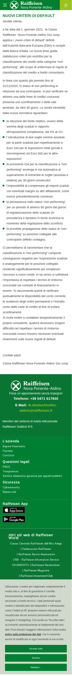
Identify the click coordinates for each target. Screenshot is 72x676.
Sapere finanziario (14, 446)
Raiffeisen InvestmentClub (36, 575)
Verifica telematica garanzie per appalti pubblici (32, 475)
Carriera (8, 450)
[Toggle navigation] (5, 5)
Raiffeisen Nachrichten (45, 565)
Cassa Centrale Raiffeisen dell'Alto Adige (36, 543)
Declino (36, 657)
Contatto (8, 455)
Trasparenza (11, 471)
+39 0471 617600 (44, 399)
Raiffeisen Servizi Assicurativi (36, 554)
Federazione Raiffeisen (36, 548)
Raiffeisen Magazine (36, 570)
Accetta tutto (36, 648)
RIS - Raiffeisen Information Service (36, 559)
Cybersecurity (11, 487)
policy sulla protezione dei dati (23, 634)
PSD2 (6, 466)
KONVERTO (21, 565)
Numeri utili (9, 491)
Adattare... (35, 667)
